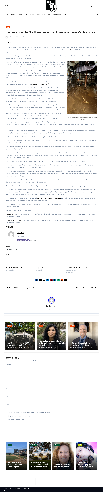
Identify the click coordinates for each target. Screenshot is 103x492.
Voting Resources (57, 15)
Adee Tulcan (44, 347)
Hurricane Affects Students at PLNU (14, 267)
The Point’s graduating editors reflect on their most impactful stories (39, 464)
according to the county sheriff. (40, 84)
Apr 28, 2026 (25, 347)
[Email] (28, 240)
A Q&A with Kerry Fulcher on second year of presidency (81, 344)
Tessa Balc (13, 37)
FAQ (65, 15)
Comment (9, 364)
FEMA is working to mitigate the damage (49, 198)
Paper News (24, 488)
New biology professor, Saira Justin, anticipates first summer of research (51, 343)
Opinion (33, 14)
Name (8, 389)
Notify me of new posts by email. (17, 420)
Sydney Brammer (77, 347)
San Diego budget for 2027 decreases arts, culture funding (19, 344)
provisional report (50, 180)
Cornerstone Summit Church (14, 220)
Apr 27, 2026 (54, 347)
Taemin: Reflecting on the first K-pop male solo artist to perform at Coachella (86, 465)
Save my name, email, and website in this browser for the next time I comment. (29, 412)
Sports (21, 14)
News (7, 15)
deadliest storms (68, 50)
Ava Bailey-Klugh (14, 347)
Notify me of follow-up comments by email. (19, 416)
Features (14, 14)
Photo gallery (41, 15)
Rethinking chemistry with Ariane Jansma (62, 465)
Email (8, 397)
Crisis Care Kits (39, 267)
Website (8, 404)
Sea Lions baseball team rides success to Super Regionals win (16, 464)
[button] (97, 14)
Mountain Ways (10, 214)
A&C (27, 14)
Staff (48, 15)
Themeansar (7, 491)
